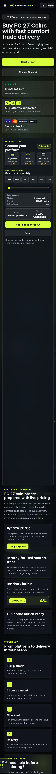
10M (49, 179)
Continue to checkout (28, 224)
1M (25, 179)
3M (41, 179)
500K (17, 179)
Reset (28, 233)
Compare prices (17, 546)
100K (9, 179)
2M (33, 179)
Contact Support (28, 72)
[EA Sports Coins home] (21, 6)
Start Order (28, 61)
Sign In (51, 5)
